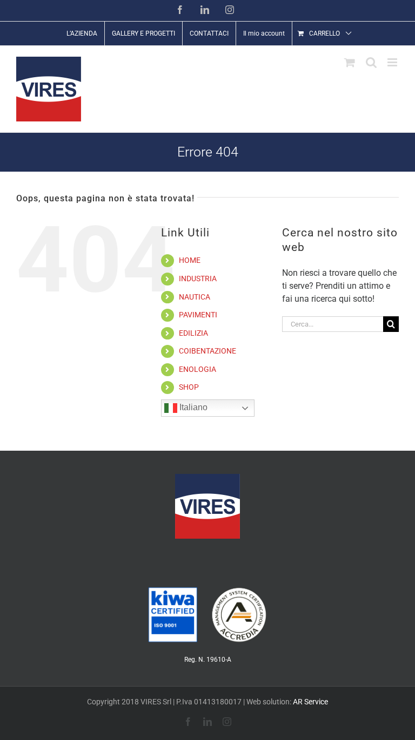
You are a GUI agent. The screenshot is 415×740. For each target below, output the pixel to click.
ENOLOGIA (197, 369)
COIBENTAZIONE (207, 351)
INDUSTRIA (198, 278)
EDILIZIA (193, 333)
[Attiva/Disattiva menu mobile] (393, 62)
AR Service (310, 701)
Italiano (192, 407)
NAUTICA (194, 297)
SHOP (189, 387)
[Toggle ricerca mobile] (371, 62)
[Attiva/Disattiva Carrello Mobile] (349, 62)
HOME (189, 260)
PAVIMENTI (198, 314)
